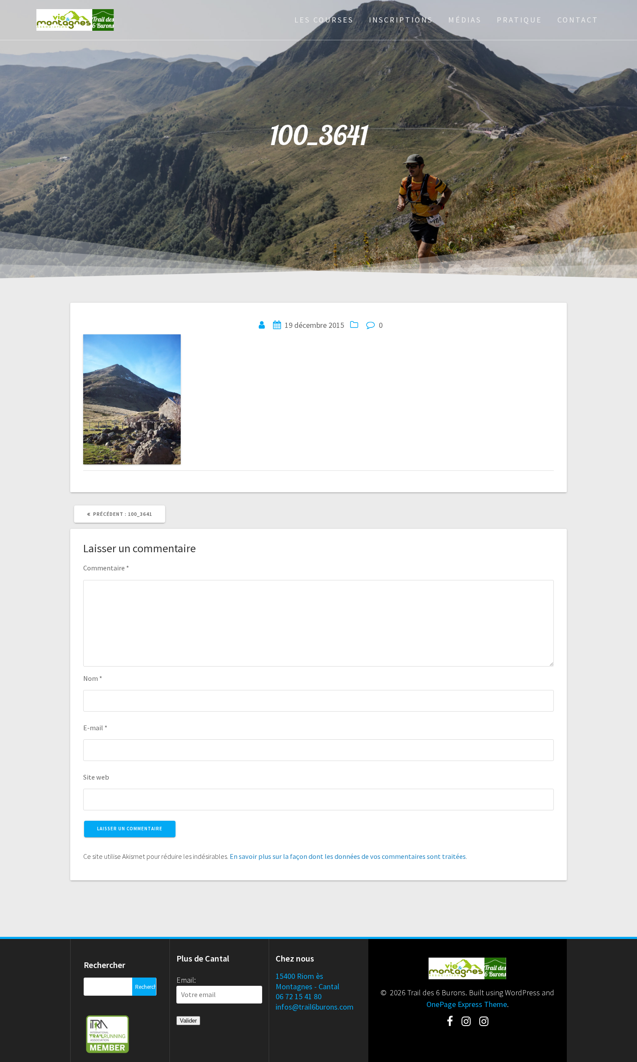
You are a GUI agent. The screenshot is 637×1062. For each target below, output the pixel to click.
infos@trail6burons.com (315, 1007)
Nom (92, 678)
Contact (577, 20)
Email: (186, 980)
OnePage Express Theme (466, 1004)
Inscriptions (401, 20)
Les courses (324, 20)
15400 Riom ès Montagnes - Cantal (307, 981)
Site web (96, 777)
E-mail (95, 727)
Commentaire (106, 567)
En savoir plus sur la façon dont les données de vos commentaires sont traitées (348, 856)
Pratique (519, 20)
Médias (464, 20)
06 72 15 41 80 (299, 996)
